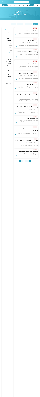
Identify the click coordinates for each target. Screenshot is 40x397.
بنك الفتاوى (32, 5)
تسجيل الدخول (4, 5)
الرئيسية (37, 5)
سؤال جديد (19, 5)
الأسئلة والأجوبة (25, 5)
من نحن (15, 5)
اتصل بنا (11, 5)
